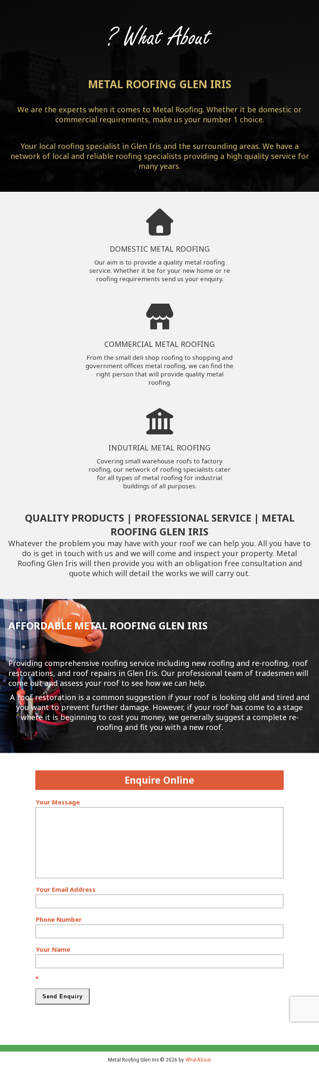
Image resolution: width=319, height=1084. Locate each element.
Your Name (53, 949)
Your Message (58, 802)
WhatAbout (198, 1059)
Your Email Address (66, 889)
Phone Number (59, 919)
